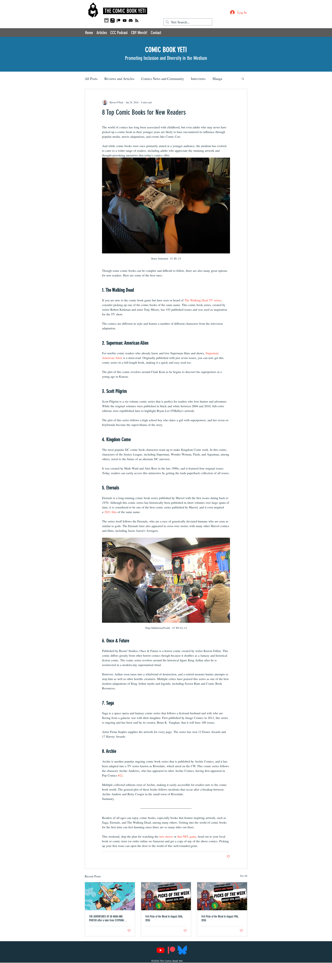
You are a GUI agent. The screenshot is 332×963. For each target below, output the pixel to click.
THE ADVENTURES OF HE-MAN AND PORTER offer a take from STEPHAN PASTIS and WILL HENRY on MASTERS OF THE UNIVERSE (109, 918)
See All (243, 875)
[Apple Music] (112, 20)
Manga (217, 78)
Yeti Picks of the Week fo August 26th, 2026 (164, 918)
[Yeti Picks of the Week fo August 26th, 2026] (166, 896)
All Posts (91, 78)
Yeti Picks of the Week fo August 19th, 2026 (220, 918)
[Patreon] (118, 20)
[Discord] (130, 20)
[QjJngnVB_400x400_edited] (106, 20)
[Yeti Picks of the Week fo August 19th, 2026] (222, 896)
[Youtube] (124, 20)
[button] (243, 78)
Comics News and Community (162, 78)
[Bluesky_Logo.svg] (182, 950)
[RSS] (137, 20)
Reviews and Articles (119, 78)
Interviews (198, 78)
